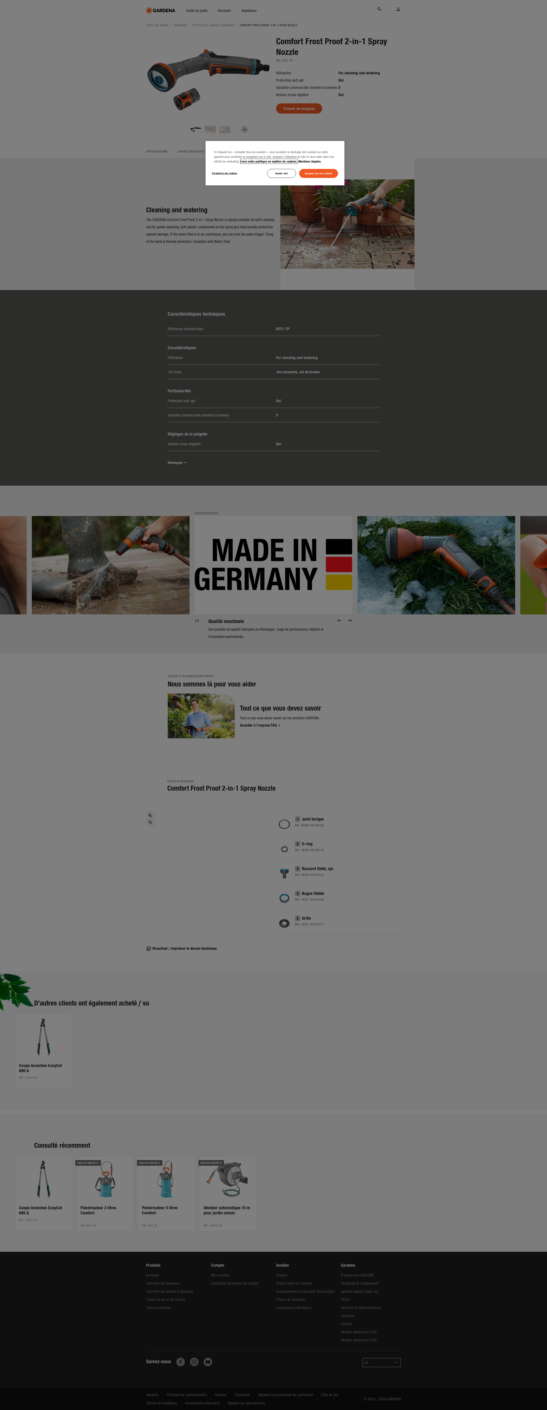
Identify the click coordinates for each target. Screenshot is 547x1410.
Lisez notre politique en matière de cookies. (269, 161)
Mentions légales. (310, 161)
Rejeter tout (281, 173)
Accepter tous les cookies (318, 173)
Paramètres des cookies (224, 173)
